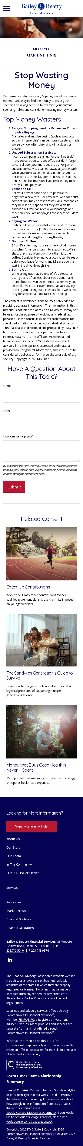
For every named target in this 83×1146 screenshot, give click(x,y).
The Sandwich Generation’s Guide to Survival (39, 675)
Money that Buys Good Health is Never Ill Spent (36, 767)
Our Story (13, 847)
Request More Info (31, 826)
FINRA (23, 1019)
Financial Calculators (20, 927)
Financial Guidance (18, 919)
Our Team (13, 856)
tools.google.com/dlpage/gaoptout (29, 1121)
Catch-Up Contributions (28, 587)
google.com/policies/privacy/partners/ (31, 1113)
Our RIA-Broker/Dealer (22, 873)
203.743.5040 (15, 950)
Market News (16, 910)
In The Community (19, 864)
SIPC (31, 1019)
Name (7, 386)
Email (6, 411)
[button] (13, 839)
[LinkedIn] (10, 959)
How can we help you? (18, 436)
